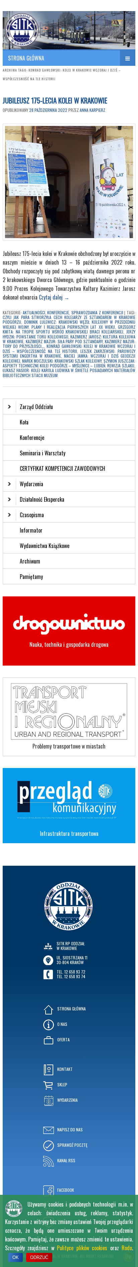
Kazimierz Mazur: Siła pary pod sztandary (64, 341)
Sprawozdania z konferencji (97, 312)
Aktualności (34, 312)
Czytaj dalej (54, 297)
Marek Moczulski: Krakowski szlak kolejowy (61, 361)
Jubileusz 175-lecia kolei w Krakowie (55, 100)
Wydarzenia (31, 484)
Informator (31, 530)
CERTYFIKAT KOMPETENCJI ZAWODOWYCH (62, 468)
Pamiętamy (31, 577)
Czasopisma (32, 515)
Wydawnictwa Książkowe (44, 546)
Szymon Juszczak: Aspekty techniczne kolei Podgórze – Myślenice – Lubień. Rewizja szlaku (69, 363)
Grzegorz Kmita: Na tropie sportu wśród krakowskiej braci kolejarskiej (69, 329)
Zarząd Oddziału (36, 407)
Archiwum (30, 561)
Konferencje (58, 312)
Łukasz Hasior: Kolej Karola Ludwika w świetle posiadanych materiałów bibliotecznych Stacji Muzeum (69, 372)
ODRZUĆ (39, 1257)
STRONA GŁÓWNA (26, 58)
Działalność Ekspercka (42, 499)
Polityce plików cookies (82, 1248)
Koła (24, 422)
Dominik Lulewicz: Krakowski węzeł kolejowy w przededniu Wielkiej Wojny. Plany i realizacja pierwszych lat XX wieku (69, 324)
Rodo (127, 1248)
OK (15, 1257)
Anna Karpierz (92, 110)
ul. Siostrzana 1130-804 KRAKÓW (72, 960)
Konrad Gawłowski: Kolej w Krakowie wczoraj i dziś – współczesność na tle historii (69, 348)
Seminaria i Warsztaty (42, 453)
